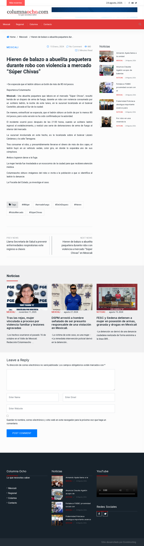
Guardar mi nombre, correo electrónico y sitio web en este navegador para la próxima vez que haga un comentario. (56, 422)
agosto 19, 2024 (116, 312)
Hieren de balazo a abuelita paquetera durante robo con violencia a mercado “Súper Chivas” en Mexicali (77, 245)
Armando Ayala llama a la (77, 477)
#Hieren (77, 204)
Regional (20, 24)
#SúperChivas (35, 212)
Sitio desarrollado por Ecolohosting (118, 542)
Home (13, 37)
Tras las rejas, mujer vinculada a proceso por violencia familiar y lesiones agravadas (25, 323)
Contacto (48, 24)
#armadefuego (42, 204)
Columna (34, 24)
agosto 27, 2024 (71, 312)
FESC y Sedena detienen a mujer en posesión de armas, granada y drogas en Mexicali (117, 321)
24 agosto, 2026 (130, 60)
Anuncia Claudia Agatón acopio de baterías (124, 70)
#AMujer (26, 204)
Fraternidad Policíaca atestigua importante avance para (125, 104)
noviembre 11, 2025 (27, 312)
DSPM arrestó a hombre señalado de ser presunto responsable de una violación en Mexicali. (71, 323)
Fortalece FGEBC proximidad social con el (126, 87)
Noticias (119, 78)
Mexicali (6, 24)
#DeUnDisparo (61, 204)
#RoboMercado (16, 212)
